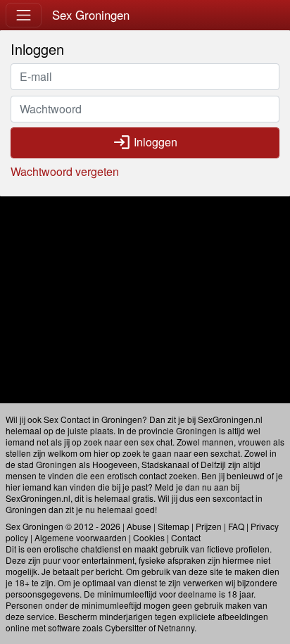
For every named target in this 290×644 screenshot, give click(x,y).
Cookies (149, 537)
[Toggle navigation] (24, 15)
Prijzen (209, 526)
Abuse (139, 526)
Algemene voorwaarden (80, 537)
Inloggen (145, 142)
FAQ (236, 526)
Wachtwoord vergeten (65, 171)
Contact (186, 537)
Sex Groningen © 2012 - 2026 (63, 526)
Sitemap (173, 526)
